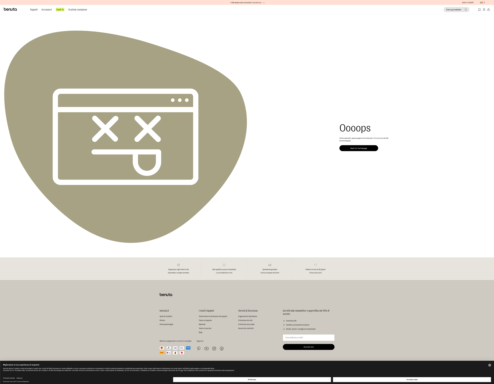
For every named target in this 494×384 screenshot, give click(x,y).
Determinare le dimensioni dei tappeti (213, 316)
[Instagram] (214, 348)
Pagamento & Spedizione (247, 316)
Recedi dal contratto (246, 328)
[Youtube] (206, 348)
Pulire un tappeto (205, 320)
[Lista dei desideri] (479, 9)
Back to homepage (358, 148)
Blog (200, 332)
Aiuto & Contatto (166, 316)
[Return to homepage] (10, 9)
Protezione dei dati (245, 320)
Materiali (202, 324)
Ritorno (162, 320)
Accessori (46, 9)
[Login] (484, 9)
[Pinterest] (199, 348)
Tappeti (34, 9)
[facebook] (221, 348)
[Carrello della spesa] (488, 9)
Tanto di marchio (205, 328)
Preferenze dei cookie (246, 324)
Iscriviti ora (309, 347)
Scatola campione (77, 9)
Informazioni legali (166, 324)
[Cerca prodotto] (465, 9)
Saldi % (60, 9)
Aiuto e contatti (468, 2)
